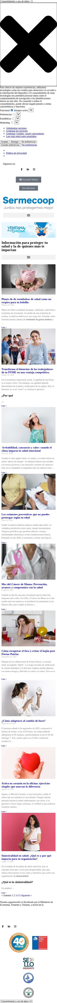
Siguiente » (26, 895)
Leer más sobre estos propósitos (21, 136)
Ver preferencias (28, 142)
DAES (47, 905)
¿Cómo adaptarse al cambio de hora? (23, 720)
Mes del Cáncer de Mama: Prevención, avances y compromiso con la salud (24, 586)
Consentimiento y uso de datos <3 (16, 1001)
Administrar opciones (16, 128)
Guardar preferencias (10, 145)
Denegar (14, 142)
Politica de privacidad (16, 153)
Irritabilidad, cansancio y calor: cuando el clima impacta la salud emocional (27, 449)
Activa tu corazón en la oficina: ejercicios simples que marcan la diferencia (26, 785)
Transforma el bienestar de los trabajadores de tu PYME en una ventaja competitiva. (27, 371)
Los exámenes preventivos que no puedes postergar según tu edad (26, 516)
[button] (28, 44)
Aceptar (4, 142)
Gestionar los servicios (17, 131)
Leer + (4, 327)
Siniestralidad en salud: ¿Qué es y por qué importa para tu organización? (26, 857)
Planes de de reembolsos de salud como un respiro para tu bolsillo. (26, 301)
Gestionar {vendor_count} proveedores (25, 133)
